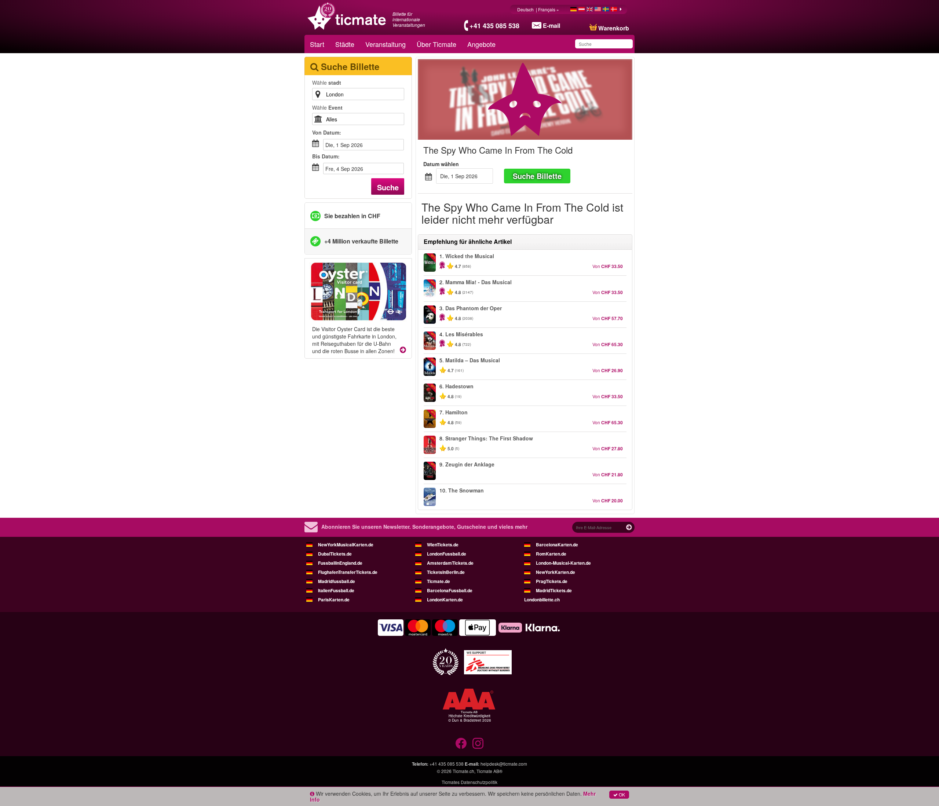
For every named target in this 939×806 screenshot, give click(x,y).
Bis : (326, 156)
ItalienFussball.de (336, 590)
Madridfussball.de (336, 581)
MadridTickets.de (554, 590)
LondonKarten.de (445, 599)
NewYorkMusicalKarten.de (345, 544)
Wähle (326, 82)
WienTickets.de (442, 544)
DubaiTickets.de (335, 553)
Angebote (481, 44)
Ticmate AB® (489, 771)
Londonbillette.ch (542, 599)
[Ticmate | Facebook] (461, 743)
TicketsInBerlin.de (446, 572)
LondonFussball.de (446, 553)
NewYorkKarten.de (555, 572)
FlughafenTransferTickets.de (347, 572)
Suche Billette (537, 176)
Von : (326, 132)
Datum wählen (441, 164)
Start (317, 44)
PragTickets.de (551, 581)
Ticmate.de (438, 581)
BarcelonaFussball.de (449, 590)
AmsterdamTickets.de (450, 563)
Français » (549, 9)
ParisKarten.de (334, 599)
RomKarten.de (551, 553)
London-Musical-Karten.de (563, 563)
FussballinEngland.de (340, 563)
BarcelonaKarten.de (557, 544)
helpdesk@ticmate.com (504, 764)
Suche (388, 187)
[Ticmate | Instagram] (477, 743)
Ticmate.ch (463, 771)
